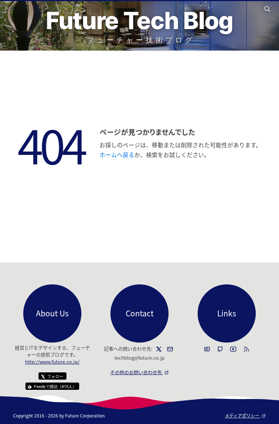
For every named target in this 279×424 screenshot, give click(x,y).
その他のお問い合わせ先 (139, 372)
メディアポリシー (245, 415)
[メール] (170, 349)
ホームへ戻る (117, 155)
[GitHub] (220, 349)
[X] (159, 349)
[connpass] (207, 349)
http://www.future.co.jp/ (52, 361)
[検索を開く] (268, 9)
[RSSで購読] (246, 349)
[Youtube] (233, 349)
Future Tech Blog (139, 20)
